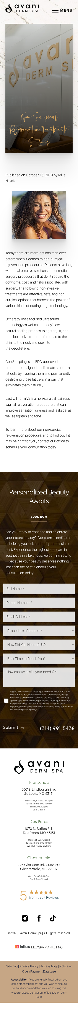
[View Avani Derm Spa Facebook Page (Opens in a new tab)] (39, 920)
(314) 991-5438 (57, 728)
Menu (66, 10)
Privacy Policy (29, 966)
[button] (55, 10)
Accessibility (48, 966)
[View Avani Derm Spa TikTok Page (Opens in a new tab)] (53, 920)
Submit (10, 727)
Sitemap (12, 966)
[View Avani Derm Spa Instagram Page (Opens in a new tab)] (25, 920)
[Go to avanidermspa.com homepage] (22, 8)
